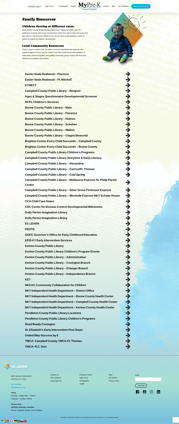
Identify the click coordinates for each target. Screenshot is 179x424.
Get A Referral (55, 378)
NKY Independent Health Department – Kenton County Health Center (69, 307)
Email (137, 375)
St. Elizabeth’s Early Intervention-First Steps (54, 329)
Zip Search (113, 378)
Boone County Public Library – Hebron (50, 118)
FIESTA (30, 229)
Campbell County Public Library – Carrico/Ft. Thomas (60, 169)
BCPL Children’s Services (42, 102)
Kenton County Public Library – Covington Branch (57, 262)
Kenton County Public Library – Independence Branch (60, 273)
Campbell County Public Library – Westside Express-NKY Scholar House (72, 195)
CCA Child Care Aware (39, 201)
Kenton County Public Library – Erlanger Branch (56, 268)
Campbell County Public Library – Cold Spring (55, 174)
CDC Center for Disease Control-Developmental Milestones (64, 206)
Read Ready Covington (40, 324)
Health (82, 384)
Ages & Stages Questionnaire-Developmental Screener (61, 96)
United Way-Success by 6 (41, 335)
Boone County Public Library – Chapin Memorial (56, 135)
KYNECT (31, 85)
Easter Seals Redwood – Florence (47, 74)
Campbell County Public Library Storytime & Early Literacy (63, 157)
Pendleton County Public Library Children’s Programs (60, 318)
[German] (15, 421)
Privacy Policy (114, 381)
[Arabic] (18, 421)
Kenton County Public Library (44, 245)
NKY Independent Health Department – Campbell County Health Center (71, 301)
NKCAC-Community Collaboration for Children (55, 285)
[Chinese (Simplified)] (25, 421)
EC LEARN (32, 223)
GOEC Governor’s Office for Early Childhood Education (61, 234)
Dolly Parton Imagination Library (46, 212)
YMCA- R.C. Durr (36, 346)
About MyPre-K (56, 381)
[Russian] (22, 421)
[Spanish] (6, 421)
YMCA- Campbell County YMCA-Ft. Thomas (53, 340)
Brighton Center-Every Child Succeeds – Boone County (61, 146)
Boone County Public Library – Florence (51, 113)
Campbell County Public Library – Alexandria (54, 163)
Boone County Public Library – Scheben (51, 124)
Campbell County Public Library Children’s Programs (59, 152)
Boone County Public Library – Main (48, 107)
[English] (3, 421)
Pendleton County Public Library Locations (53, 313)
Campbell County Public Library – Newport (53, 90)
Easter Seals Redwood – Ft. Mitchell (48, 79)
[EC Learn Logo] (16, 372)
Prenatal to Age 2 (86, 375)
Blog (110, 375)
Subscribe (141, 385)
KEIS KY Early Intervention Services (48, 240)
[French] (9, 421)
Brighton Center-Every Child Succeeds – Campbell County (63, 141)
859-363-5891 (16, 384)
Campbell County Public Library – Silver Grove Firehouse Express (68, 190)
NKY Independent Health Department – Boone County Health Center (69, 296)
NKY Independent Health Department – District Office (59, 290)
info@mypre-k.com (18, 387)
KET (28, 279)
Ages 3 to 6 (84, 378)
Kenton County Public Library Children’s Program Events (62, 251)
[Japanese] (12, 421)
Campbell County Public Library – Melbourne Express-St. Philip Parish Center (71, 182)
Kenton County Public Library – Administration (55, 257)
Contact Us (54, 375)
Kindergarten (84, 381)
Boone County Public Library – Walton (50, 129)
